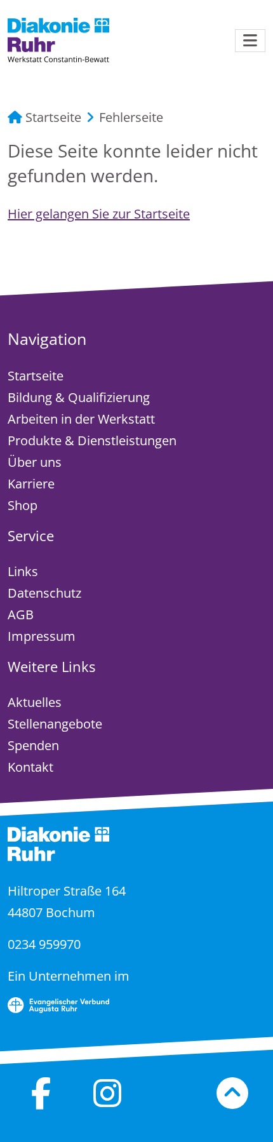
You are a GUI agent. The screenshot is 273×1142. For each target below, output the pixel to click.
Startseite (51, 117)
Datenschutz (44, 592)
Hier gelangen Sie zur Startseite (99, 213)
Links (23, 571)
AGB (21, 614)
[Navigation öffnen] (250, 40)
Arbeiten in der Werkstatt (81, 418)
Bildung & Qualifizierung (79, 397)
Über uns (35, 462)
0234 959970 (44, 944)
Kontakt (30, 767)
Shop (22, 505)
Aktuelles (35, 702)
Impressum (42, 636)
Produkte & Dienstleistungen (92, 440)
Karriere (31, 483)
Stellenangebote (55, 723)
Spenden (33, 745)
